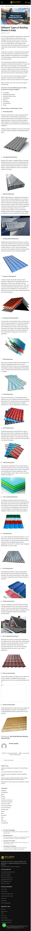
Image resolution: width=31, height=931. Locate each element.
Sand (2, 817)
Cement (3, 796)
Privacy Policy (4, 917)
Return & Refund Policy (6, 920)
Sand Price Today (5, 883)
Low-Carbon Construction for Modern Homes (11, 771)
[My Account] (26, 2)
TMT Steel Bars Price (6, 881)
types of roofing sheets (15, 754)
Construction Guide (5, 803)
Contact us (3, 915)
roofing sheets (26, 753)
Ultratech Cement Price (6, 877)
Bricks (2, 794)
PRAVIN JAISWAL (14, 743)
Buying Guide (4, 911)
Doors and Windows (6, 807)
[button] (28, 2)
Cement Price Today (6, 873)
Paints (2, 813)
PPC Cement (4, 889)
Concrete (3, 798)
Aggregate (3, 790)
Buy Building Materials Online (8, 872)
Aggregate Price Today (6, 879)
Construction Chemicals (6, 800)
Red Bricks (3, 898)
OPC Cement (4, 891)
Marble (2, 811)
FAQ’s (2, 913)
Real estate (3, 815)
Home (2, 6)
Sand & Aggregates (5, 903)
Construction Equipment (6, 801)
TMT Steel (3, 821)
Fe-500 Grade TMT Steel (7, 893)
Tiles (2, 819)
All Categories (4, 792)
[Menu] (3, 2)
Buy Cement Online (5, 875)
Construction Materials (9, 6)
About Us (3, 909)
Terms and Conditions (6, 922)
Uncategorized (4, 822)
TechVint (22, 927)
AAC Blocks (4, 900)
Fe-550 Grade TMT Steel (7, 896)
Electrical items (4, 809)
